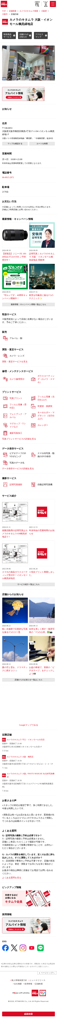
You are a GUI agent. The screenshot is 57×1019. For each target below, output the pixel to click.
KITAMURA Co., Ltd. (23, 1001)
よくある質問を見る (11, 878)
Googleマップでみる (28, 725)
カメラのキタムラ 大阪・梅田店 (20, 757)
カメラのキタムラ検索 (28, 11)
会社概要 (18, 984)
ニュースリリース (37, 980)
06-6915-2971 (8, 177)
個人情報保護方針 (19, 980)
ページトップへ (48, 973)
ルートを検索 (42, 144)
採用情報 (28, 984)
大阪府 (44, 11)
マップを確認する (15, 144)
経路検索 (28, 1014)
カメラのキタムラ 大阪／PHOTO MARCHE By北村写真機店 (30, 775)
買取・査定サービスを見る (15, 361)
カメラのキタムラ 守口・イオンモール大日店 (26, 740)
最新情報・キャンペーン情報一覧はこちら (28, 304)
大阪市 (5, 14)
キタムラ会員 (45, 2)
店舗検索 (37, 2)
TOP (4, 11)
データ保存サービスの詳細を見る (18, 468)
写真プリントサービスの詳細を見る (19, 439)
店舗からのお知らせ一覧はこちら (28, 680)
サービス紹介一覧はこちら (28, 584)
